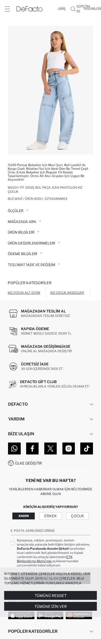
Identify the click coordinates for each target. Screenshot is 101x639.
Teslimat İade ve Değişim (31, 265)
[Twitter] (50, 448)
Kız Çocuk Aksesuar (67, 293)
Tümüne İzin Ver (50, 606)
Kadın (24, 516)
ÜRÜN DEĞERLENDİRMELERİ (31, 243)
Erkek (50, 516)
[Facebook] (32, 448)
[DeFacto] (29, 8)
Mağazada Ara (22, 222)
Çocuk (77, 516)
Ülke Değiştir (28, 463)
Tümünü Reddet (51, 595)
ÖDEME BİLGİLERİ (22, 254)
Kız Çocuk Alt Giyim (24, 293)
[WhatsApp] (14, 448)
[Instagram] (68, 448)
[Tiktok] (86, 448)
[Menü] (7, 9)
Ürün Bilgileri (21, 232)
